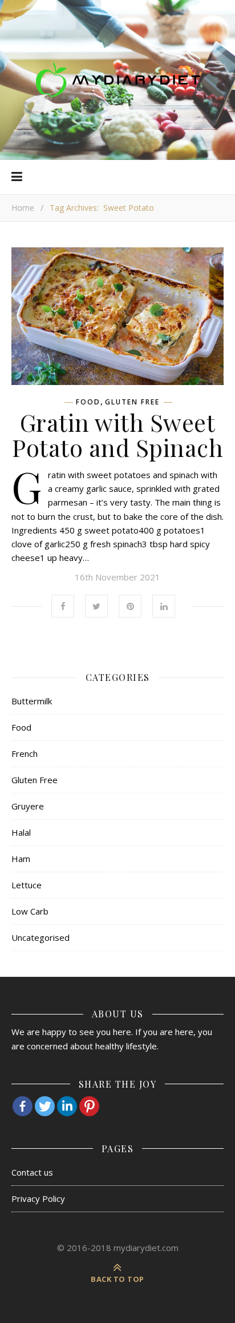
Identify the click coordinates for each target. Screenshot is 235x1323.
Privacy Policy (38, 1198)
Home (22, 207)
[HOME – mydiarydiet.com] (117, 80)
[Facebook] (23, 1106)
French (24, 753)
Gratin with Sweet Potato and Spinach (117, 435)
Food (88, 402)
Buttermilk (31, 701)
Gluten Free (132, 402)
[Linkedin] (67, 1106)
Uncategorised (40, 937)
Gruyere (27, 806)
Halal (21, 832)
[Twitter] (45, 1106)
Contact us (32, 1172)
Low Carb (29, 911)
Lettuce (26, 885)
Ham (20, 858)
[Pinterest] (89, 1106)
